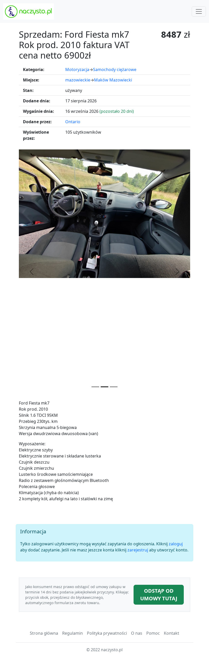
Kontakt (171, 633)
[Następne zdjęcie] (177, 271)
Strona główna (44, 633)
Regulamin (72, 633)
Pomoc (153, 633)
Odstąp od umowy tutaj (158, 594)
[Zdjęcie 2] (104, 387)
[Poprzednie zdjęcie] (32, 271)
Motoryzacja (77, 69)
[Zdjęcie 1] (95, 387)
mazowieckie (77, 80)
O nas (136, 633)
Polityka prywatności (107, 633)
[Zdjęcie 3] (113, 387)
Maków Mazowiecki (113, 80)
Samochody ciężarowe (114, 69)
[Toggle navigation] (199, 11)
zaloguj (176, 544)
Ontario (72, 121)
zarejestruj (137, 550)
